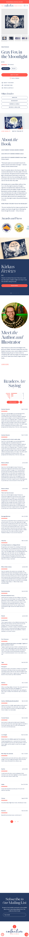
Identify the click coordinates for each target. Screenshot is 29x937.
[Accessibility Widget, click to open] (2, 934)
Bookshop (14, 100)
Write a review (12, 402)
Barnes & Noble (14, 104)
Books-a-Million (14, 107)
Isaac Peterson (5, 46)
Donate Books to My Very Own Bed (14, 1)
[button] (21, 402)
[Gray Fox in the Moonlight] (4, 38)
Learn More (5, 364)
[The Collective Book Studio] (11, 5)
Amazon (14, 97)
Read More (14, 285)
